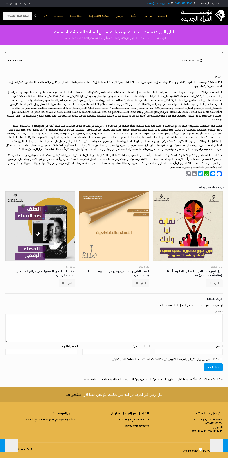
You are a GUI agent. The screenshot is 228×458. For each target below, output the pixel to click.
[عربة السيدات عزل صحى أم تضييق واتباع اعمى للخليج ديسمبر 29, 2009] (9, 445)
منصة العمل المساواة (17, 15)
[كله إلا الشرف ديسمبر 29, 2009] (219, 445)
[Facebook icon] (29, 3)
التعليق (218, 311)
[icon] (7, 3)
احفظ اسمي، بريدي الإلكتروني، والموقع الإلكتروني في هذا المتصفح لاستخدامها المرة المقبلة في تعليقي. (165, 359)
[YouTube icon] (20, 3)
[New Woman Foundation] (203, 15)
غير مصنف (145, 38)
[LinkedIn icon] (16, 3)
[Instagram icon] (11, 3)
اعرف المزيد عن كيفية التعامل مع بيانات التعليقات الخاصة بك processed (120, 379)
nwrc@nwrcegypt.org (158, 3)
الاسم (219, 346)
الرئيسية (161, 38)
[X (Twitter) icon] (25, 3)
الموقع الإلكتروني (69, 346)
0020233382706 (183, 3)
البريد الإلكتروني (141, 346)
